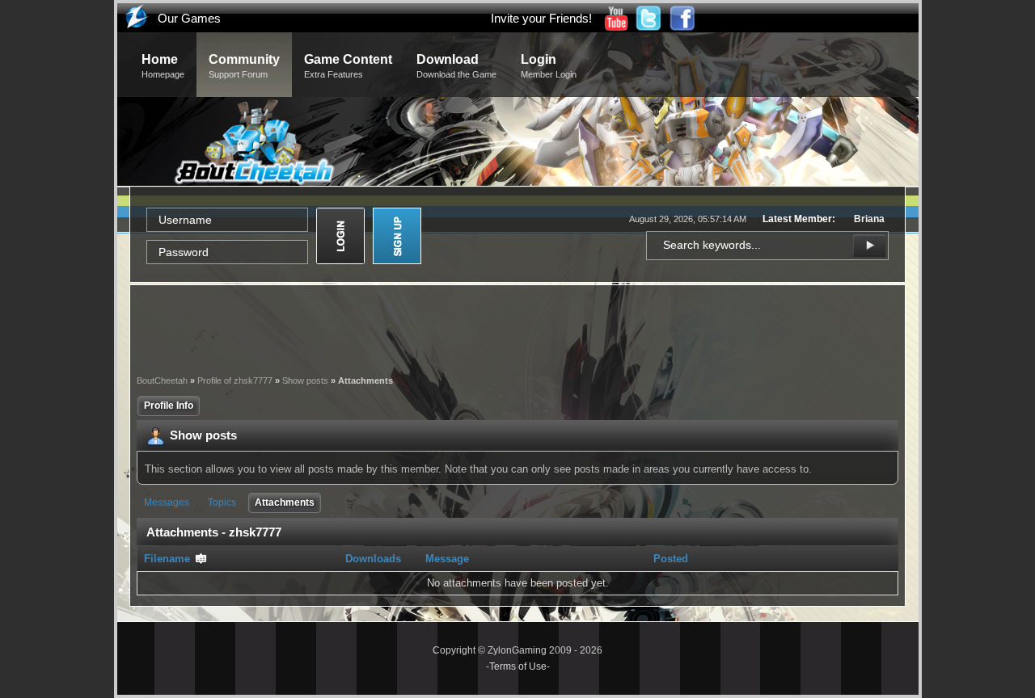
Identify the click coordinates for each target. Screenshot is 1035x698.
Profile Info (168, 405)
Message (447, 559)
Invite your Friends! (541, 18)
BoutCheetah (162, 380)
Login (549, 66)
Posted (670, 559)
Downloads (373, 559)
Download (456, 66)
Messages (166, 502)
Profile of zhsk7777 (234, 380)
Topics (222, 502)
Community (244, 66)
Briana (869, 219)
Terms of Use (518, 666)
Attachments (285, 502)
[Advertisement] (517, 328)
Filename (168, 559)
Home (163, 66)
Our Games (189, 18)
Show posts (305, 380)
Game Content (348, 66)
